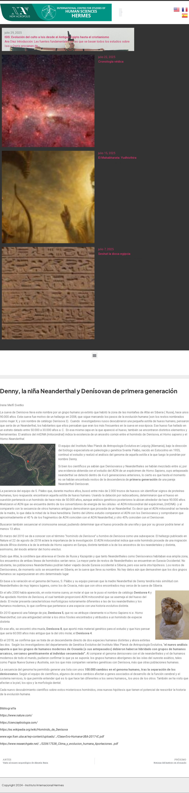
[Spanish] (185, 15)
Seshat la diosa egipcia (114, 254)
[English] (177, 9)
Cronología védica (110, 61)
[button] (95, 355)
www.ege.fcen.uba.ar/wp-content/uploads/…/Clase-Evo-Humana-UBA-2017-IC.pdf (52, 736)
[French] (185, 9)
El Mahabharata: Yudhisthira (117, 157)
